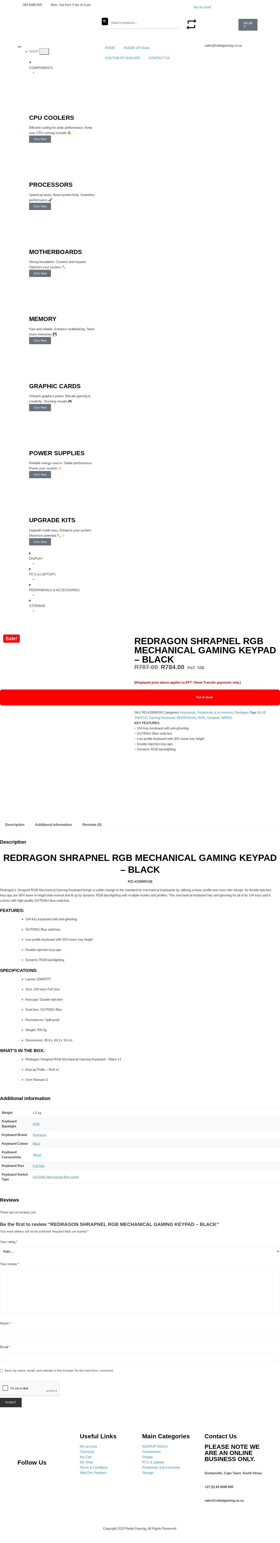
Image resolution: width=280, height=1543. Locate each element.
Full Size (39, 1165)
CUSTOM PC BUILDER (122, 58)
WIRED (226, 717)
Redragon (242, 712)
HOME (110, 48)
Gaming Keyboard (162, 717)
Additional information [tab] (53, 825)
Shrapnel (213, 717)
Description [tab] (14, 825)
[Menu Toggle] (19, 46)
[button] (214, 21)
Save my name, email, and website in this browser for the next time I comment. (59, 1370)
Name (5, 1323)
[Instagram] (37, 1475)
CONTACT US (159, 58)
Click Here (40, 139)
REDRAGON (186, 717)
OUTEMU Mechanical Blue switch (56, 1177)
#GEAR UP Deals (137, 48)
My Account (202, 7)
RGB (201, 717)
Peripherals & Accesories (215, 712)
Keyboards (187, 712)
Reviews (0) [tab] (92, 825)
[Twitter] (52, 1475)
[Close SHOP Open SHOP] (44, 51)
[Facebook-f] (66, 1475)
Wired (37, 1155)
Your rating (9, 1242)
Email (5, 1347)
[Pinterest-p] (23, 1475)
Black (36, 1143)
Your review (9, 1264)
